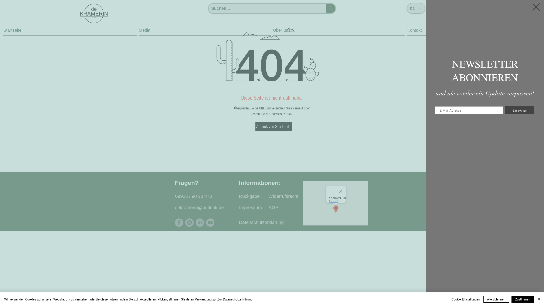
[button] (536, 7)
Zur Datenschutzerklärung (234, 299)
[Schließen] (538, 299)
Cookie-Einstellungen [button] (466, 299)
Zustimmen (522, 299)
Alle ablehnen (496, 299)
